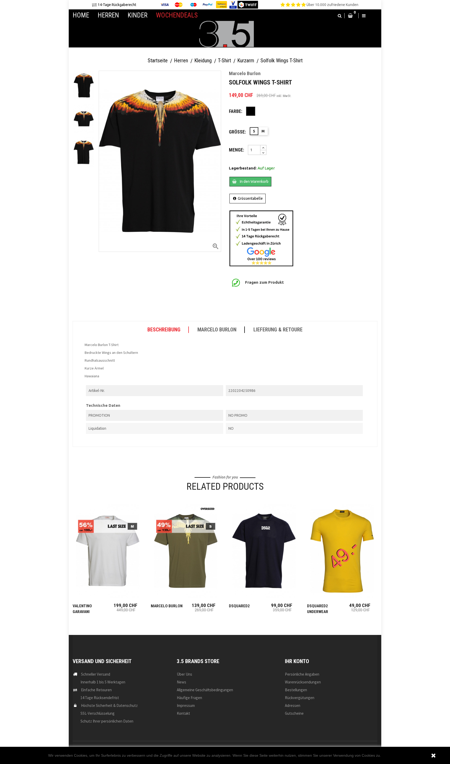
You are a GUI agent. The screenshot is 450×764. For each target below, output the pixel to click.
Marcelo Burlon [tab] (216, 329)
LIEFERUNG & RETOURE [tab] (278, 329)
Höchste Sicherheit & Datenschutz (109, 705)
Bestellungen (296, 689)
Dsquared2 (239, 606)
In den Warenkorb (253, 181)
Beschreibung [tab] (163, 329)
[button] (340, 15)
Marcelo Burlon (167, 606)
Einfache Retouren (96, 689)
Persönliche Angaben (302, 674)
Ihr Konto (297, 661)
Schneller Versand (95, 674)
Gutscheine (294, 713)
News (181, 682)
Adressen (292, 705)
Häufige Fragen (189, 697)
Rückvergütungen (299, 697)
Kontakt (183, 713)
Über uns (184, 674)
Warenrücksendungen (303, 682)
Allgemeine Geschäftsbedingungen (205, 689)
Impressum (186, 705)
